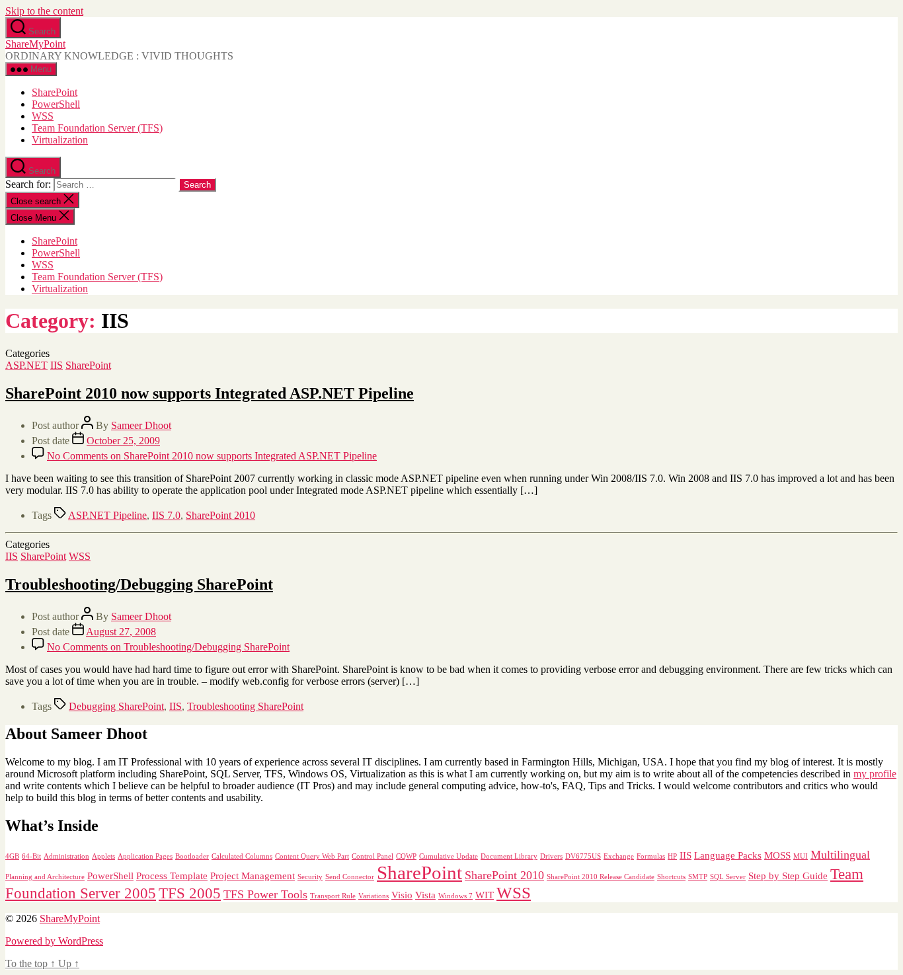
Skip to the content (44, 11)
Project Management (252, 875)
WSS (43, 116)
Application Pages (145, 856)
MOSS (777, 855)
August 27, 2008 (121, 631)
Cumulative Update (448, 856)
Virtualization (60, 139)
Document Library (509, 856)
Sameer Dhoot (141, 425)
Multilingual (840, 854)
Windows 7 (455, 896)
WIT (484, 894)
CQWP (406, 856)
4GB (12, 856)
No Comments (212, 455)
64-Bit (31, 856)
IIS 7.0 (166, 515)
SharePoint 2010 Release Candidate (600, 876)
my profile (874, 773)
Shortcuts (671, 876)
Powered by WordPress (54, 941)
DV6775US (583, 856)
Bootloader (192, 856)
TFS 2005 (190, 893)
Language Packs (728, 855)
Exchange (619, 856)
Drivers (551, 856)
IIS (56, 365)
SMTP (697, 876)
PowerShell (56, 104)
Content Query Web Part (312, 856)
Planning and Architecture (45, 876)
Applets (103, 856)
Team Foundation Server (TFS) (97, 128)
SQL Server (728, 876)
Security (310, 876)
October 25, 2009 (123, 440)
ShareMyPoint (35, 44)
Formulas (651, 856)
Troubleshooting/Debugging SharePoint (139, 584)
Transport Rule (333, 896)
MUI (800, 856)
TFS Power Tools (265, 894)
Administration (66, 856)
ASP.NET (26, 365)
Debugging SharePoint (116, 706)
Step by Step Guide (788, 875)
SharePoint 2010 (220, 515)
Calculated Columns (242, 856)
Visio (401, 894)
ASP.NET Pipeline (107, 515)
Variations (373, 896)
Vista (425, 894)
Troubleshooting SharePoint (245, 706)
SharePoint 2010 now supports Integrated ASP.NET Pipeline (209, 393)
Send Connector (349, 876)
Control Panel (372, 856)
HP (672, 856)
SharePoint (54, 92)
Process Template (172, 875)
